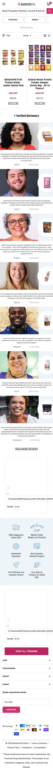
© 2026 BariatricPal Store (16, 743)
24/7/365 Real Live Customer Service (16, 573)
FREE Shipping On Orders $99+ (16, 536)
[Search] (50, 11)
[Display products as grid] (45, 35)
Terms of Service (39, 743)
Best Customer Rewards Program (37, 554)
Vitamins (35, 20)
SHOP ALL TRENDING (27, 651)
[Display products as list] (49, 35)
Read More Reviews (26, 448)
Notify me (13, 103)
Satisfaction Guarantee (16, 554)
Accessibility (40, 747)
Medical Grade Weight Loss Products (37, 536)
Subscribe (13, 709)
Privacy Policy (13, 747)
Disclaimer (27, 747)
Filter (8, 35)
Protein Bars (12, 20)
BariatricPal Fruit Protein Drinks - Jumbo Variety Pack (13, 82)
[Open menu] (4, 4)
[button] (48, 4)
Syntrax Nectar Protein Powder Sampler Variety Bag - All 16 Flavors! (40, 84)
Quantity (10, 507)
